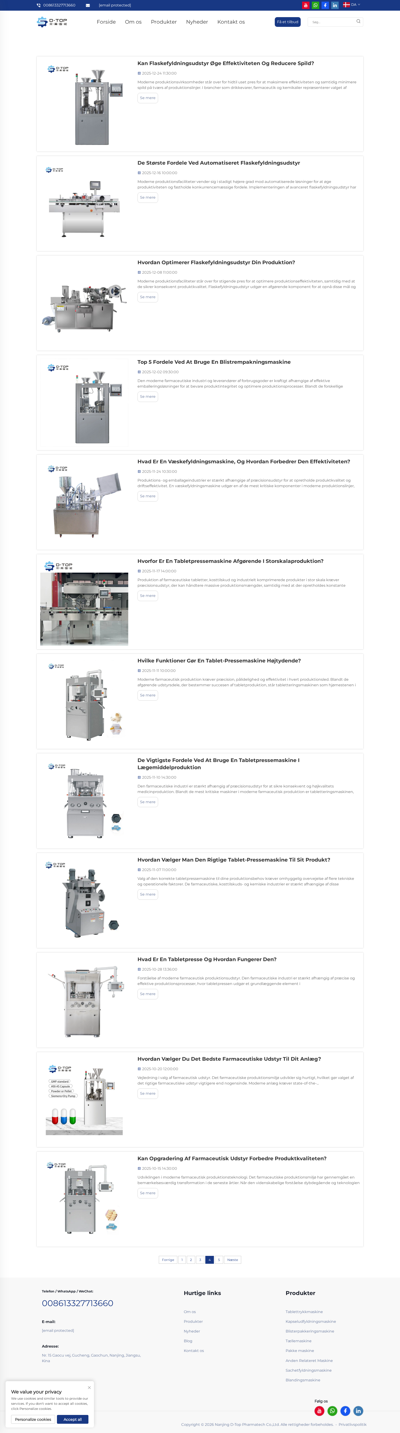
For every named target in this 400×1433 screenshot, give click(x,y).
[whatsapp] (315, 5)
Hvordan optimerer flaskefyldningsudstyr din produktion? (216, 262)
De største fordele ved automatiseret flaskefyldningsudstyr (219, 163)
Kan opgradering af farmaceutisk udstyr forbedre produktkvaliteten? (232, 1158)
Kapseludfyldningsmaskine (311, 1321)
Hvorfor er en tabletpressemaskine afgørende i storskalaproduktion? (231, 561)
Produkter (164, 22)
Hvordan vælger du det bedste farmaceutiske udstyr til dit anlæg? (229, 1059)
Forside (106, 22)
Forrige (168, 1260)
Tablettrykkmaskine (304, 1312)
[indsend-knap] (358, 22)
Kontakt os (231, 22)
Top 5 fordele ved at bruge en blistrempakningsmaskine (214, 362)
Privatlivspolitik (353, 1424)
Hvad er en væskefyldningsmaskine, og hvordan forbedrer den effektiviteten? (244, 461)
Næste (232, 1260)
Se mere (148, 98)
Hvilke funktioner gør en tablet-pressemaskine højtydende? (219, 661)
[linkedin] (335, 5)
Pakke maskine (300, 1350)
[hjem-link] (52, 21)
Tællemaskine (299, 1341)
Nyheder (197, 22)
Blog (188, 1341)
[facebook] (325, 5)
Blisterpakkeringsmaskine (310, 1331)
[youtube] (305, 5)
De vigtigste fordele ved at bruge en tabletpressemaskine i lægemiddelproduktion (219, 764)
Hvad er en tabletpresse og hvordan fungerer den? (207, 959)
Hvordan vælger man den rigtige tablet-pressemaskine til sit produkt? (234, 860)
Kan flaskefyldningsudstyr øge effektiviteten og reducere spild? (226, 63)
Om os (133, 22)
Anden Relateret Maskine (309, 1360)
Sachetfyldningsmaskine (309, 1370)
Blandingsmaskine (303, 1380)
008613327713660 (59, 5)
